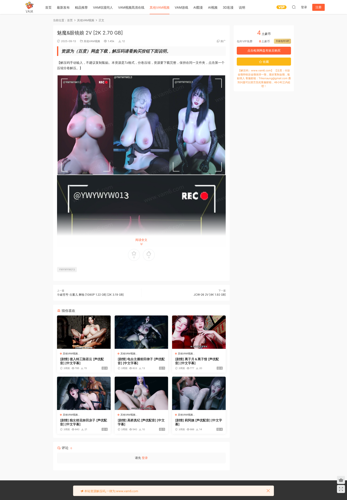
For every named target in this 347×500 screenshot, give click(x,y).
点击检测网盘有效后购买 (264, 50)
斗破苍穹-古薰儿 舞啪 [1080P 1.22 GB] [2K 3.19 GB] (90, 294)
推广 (223, 41)
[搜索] (294, 7)
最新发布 (63, 7)
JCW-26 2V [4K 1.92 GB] (210, 294)
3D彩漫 (228, 7)
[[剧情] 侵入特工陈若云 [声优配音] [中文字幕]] (84, 332)
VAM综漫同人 (103, 7)
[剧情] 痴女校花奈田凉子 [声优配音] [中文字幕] (83, 422)
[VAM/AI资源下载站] (29, 7)
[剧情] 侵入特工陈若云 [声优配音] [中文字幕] (82, 361)
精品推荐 (81, 7)
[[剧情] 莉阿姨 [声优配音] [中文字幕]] (199, 393)
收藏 (265, 62)
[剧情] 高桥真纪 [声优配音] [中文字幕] (141, 422)
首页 (48, 7)
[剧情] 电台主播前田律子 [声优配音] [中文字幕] (141, 361)
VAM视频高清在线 (131, 7)
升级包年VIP (282, 41)
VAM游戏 (181, 7)
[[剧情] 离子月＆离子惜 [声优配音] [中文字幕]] (199, 332)
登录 (145, 458)
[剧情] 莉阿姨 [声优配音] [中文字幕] (198, 422)
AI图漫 (198, 7)
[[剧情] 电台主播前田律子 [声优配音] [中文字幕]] (141, 332)
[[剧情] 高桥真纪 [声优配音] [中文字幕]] (141, 393)
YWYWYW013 (67, 269)
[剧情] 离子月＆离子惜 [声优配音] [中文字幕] (197, 361)
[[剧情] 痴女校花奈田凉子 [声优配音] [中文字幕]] (84, 393)
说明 (242, 7)
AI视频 (212, 7)
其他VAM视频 (159, 7)
